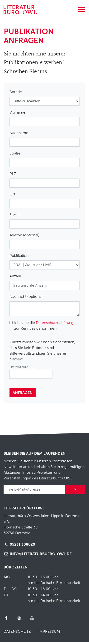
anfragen (23, 393)
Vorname (17, 112)
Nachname (18, 133)
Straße (14, 153)
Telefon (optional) (24, 235)
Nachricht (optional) (26, 296)
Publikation (18, 256)
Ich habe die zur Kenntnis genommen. (43, 326)
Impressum (49, 631)
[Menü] (81, 9)
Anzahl (15, 276)
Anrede (15, 92)
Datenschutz (17, 631)
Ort (12, 194)
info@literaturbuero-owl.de (40, 554)
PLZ (12, 174)
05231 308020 (22, 544)
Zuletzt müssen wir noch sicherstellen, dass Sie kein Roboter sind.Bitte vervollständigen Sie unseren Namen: (42, 350)
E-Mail (14, 215)
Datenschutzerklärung (54, 323)
